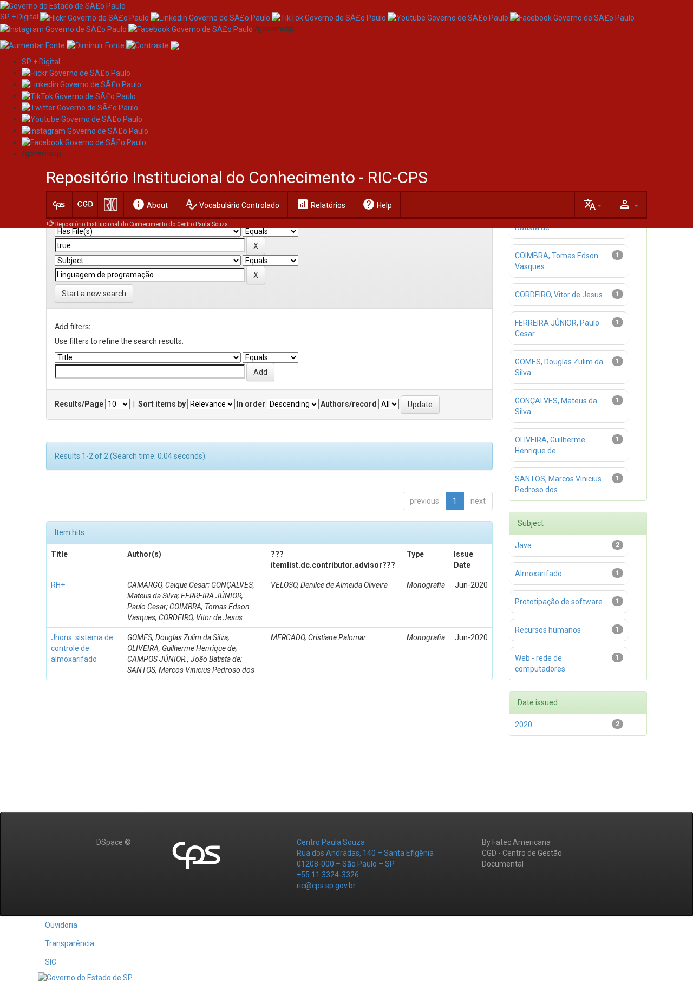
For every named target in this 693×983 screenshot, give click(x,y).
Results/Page (79, 404)
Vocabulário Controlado (232, 204)
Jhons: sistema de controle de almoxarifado (82, 648)
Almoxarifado (538, 573)
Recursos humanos (548, 630)
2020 (523, 724)
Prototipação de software (559, 601)
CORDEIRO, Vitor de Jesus (559, 294)
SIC (50, 962)
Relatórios (320, 204)
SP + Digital (19, 16)
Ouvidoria (61, 925)
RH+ (58, 585)
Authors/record (349, 404)
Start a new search (94, 293)
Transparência (69, 943)
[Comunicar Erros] (175, 45)
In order (251, 404)
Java (523, 545)
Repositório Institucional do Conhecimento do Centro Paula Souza (141, 224)
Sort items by (162, 404)
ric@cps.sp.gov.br (326, 885)
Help (377, 204)
